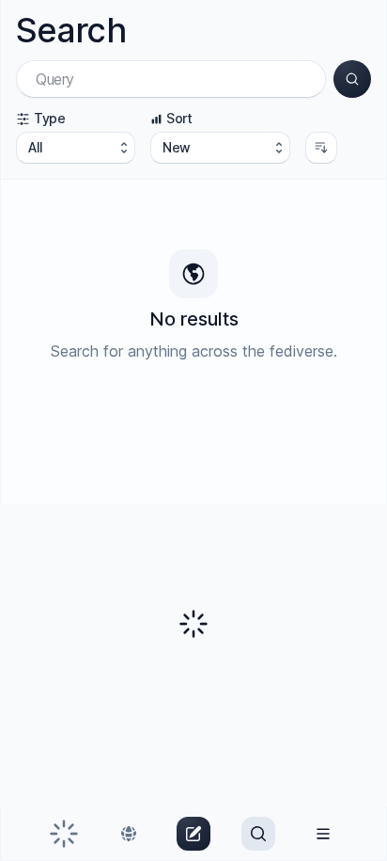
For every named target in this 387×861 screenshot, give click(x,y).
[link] (63, 834)
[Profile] (323, 834)
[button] (352, 79)
